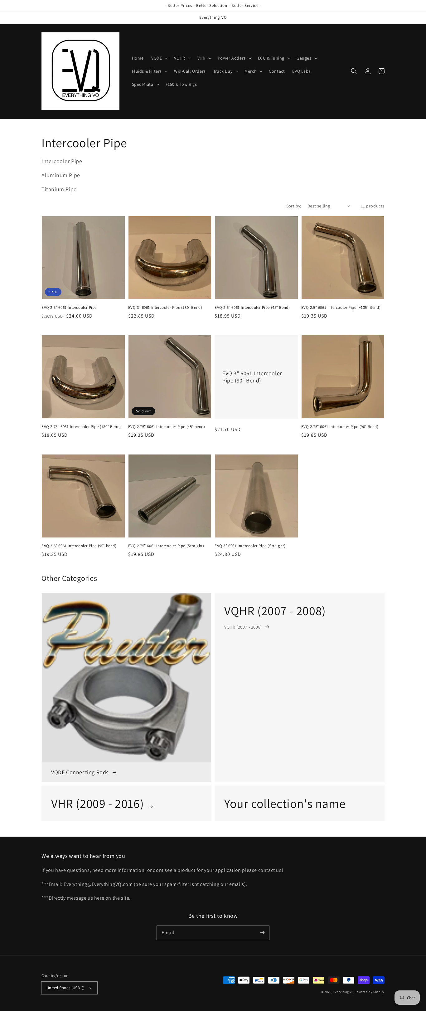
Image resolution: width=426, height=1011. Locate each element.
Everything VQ (343, 992)
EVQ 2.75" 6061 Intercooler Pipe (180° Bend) (81, 426)
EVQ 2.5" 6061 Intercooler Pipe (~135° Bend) (341, 307)
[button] (159, 58)
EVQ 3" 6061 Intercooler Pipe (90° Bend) (252, 377)
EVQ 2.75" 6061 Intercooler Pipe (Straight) (166, 545)
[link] (300, 687)
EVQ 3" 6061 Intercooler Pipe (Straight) (250, 545)
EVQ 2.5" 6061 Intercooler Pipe (69, 307)
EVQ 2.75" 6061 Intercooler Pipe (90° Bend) (340, 426)
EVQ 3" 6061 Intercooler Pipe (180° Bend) (165, 307)
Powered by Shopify (370, 992)
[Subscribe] (262, 933)
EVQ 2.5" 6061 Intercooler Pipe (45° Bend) (252, 307)
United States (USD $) (65, 987)
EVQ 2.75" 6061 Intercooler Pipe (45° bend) (166, 426)
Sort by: (293, 206)
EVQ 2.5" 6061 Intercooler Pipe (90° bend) (79, 545)
